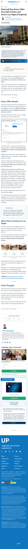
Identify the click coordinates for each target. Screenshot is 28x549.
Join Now (14, 371)
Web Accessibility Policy (7, 473)
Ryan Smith (18, 18)
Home (2, 6)
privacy (8, 373)
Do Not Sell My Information (8, 476)
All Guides (12, 471)
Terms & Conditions (20, 471)
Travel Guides (18, 458)
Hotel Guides (5, 463)
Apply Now (15, 398)
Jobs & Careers (19, 466)
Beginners (4, 466)
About (3, 468)
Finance (17, 456)
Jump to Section (5, 47)
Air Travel (17, 461)
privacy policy (7, 374)
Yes (9, 319)
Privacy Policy (5, 471)
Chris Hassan (8, 17)
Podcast (17, 463)
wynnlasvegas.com (6, 156)
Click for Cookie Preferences (14, 475)
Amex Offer (4, 106)
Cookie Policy (17, 473)
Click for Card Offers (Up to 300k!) (12, 60)
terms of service (13, 374)
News (6, 6)
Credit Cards (5, 458)
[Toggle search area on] (26, 1)
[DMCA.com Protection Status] (5, 482)
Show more (13, 422)
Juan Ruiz (13, 18)
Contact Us (18, 468)
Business (4, 461)
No (19, 319)
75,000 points (14, 404)
